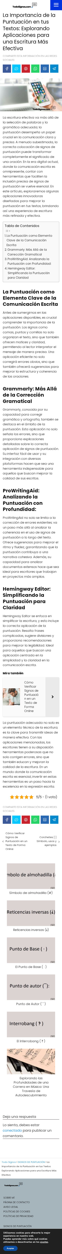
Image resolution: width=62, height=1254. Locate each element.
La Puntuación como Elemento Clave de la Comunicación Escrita (29, 240)
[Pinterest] (26, 69)
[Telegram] (54, 69)
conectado (12, 1130)
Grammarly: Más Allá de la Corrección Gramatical (27, 252)
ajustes (44, 1242)
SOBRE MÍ (9, 1197)
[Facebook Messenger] (16, 69)
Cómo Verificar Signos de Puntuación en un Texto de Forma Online (16, 841)
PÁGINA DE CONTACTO (16, 1202)
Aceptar (10, 1248)
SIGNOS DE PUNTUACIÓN (17, 1226)
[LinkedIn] (45, 69)
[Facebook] (7, 69)
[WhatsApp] (35, 69)
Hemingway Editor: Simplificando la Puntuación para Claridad (29, 273)
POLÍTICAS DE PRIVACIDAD (18, 1216)
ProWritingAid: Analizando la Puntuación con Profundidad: (29, 261)
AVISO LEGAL (10, 1207)
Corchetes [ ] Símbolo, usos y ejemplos (46, 841)
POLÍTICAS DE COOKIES (16, 1211)
